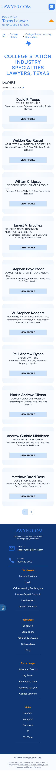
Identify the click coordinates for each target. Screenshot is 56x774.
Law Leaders (27, 600)
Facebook (28, 725)
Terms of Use (24, 765)
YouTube (28, 737)
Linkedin (27, 713)
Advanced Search (28, 669)
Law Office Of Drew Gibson (28, 398)
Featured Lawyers (28, 687)
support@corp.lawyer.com (30, 549)
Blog (28, 650)
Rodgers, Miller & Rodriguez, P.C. (28, 316)
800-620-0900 (21, 25)
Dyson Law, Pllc (28, 357)
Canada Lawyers (28, 693)
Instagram (28, 719)
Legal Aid (28, 625)
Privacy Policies (33, 767)
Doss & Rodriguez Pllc (28, 480)
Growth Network (28, 606)
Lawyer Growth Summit (28, 594)
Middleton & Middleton (28, 439)
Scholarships (28, 644)
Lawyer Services (28, 576)
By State (28, 675)
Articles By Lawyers (28, 637)
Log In (28, 582)
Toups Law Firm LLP (28, 103)
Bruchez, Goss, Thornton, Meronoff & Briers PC (22, 230)
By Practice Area (28, 681)
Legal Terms (28, 631)
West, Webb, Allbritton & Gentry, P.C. (28, 144)
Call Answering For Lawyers (28, 588)
